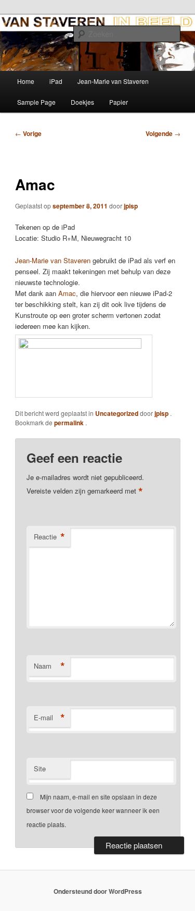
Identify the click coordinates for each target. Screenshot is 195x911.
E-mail (49, 717)
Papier (118, 101)
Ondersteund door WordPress (98, 891)
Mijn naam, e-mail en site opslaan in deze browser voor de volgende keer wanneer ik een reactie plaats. (93, 810)
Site (40, 768)
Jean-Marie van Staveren (113, 81)
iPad (55, 81)
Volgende (163, 133)
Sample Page (36, 101)
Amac (67, 293)
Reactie (49, 536)
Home (25, 81)
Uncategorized (116, 413)
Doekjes (82, 101)
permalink (69, 422)
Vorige (28, 133)
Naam (49, 666)
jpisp (131, 206)
